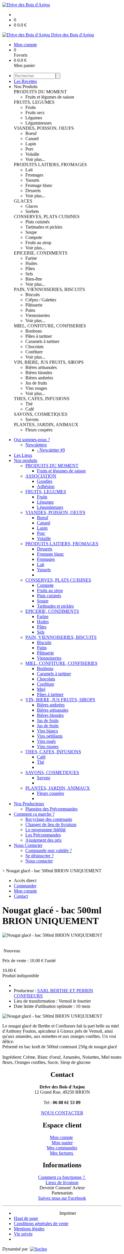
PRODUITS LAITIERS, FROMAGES (50, 164)
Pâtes (30, 268)
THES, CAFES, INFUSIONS (41, 398)
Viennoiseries (37, 315)
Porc (29, 148)
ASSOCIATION (40, 476)
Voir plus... (35, 159)
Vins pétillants (50, 736)
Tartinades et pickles (43, 227)
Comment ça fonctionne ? (62, 1177)
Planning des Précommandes (51, 808)
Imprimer (67, 1213)
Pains (30, 310)
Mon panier (62, 1142)
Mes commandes (62, 1147)
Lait (29, 169)
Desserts (33, 190)
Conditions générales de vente (41, 1223)
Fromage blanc (38, 185)
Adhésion (46, 486)
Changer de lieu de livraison (50, 824)
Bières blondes (38, 372)
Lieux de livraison (62, 1182)
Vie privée (23, 1233)
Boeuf (31, 133)
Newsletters (36, 444)
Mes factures (62, 1153)
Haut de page (26, 1218)
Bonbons (33, 331)
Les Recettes (25, 81)
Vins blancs (47, 730)
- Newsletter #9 (51, 450)
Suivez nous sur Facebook (62, 1198)
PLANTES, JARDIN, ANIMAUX (46, 424)
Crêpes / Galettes (40, 299)
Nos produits (25, 460)
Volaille (32, 154)
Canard (32, 138)
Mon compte (61, 1137)
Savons (32, 419)
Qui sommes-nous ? (32, 439)
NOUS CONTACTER (62, 1112)
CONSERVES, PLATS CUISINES (47, 216)
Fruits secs (34, 112)
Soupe (31, 232)
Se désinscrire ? (39, 855)
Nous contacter (39, 860)
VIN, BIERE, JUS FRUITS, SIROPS (49, 362)
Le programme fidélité (45, 829)
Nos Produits (25, 86)
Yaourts (32, 180)
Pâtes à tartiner (38, 336)
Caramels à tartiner (42, 341)
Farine (31, 258)
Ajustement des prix (43, 840)
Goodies (44, 481)
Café (29, 409)
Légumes (33, 117)
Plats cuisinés (37, 221)
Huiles (31, 263)
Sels (29, 273)
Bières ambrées (39, 377)
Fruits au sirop (38, 242)
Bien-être (33, 279)
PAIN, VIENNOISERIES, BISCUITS (49, 289)
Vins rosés (46, 741)
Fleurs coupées (38, 429)
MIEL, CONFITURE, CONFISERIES (50, 325)
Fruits (30, 107)
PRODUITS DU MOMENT (40, 91)
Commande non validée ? (48, 850)
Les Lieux (23, 455)
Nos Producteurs (29, 803)
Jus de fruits (36, 383)
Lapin (30, 143)
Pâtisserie (33, 305)
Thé (29, 403)
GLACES (23, 201)
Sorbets (32, 211)
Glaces (31, 206)
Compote (33, 237)
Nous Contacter (28, 845)
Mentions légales (29, 1228)
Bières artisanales (41, 367)
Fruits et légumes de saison (49, 96)
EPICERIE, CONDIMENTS (40, 253)
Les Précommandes (43, 834)
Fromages (34, 174)
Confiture (34, 351)
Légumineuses (38, 122)
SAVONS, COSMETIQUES (40, 414)
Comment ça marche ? (34, 814)
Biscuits (32, 294)
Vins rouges (36, 388)
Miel (41, 689)
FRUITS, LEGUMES (34, 102)
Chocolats (34, 346)
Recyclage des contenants (48, 819)
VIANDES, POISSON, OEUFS (44, 128)
